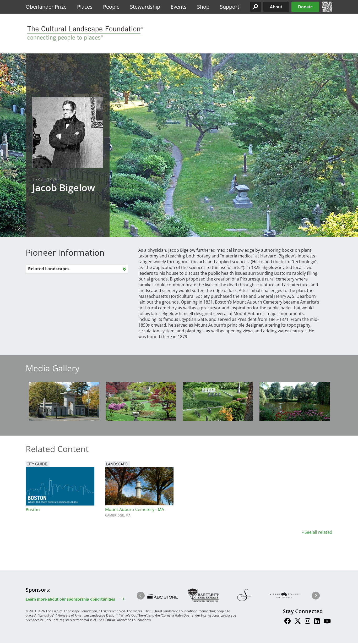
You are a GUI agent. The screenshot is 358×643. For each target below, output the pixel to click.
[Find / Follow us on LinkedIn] (317, 622)
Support (229, 6)
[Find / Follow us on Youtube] (327, 622)
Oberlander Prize (46, 6)
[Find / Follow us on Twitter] (298, 622)
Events (179, 6)
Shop (203, 6)
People (111, 6)
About (276, 7)
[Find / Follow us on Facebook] (287, 622)
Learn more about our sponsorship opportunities (70, 599)
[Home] (327, 10)
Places (85, 6)
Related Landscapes (48, 269)
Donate (305, 7)
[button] (255, 7)
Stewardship (145, 6)
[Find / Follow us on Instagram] (307, 622)
